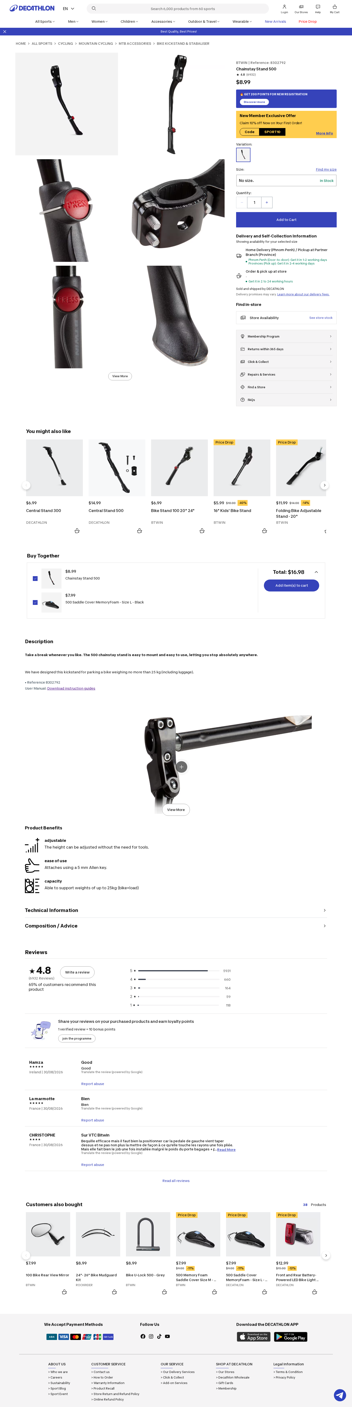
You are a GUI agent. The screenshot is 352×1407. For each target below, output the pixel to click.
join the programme (76, 1038)
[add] (267, 202)
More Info (324, 133)
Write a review (77, 972)
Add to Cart (286, 220)
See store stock (321, 318)
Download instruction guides (71, 688)
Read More (226, 1149)
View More (120, 376)
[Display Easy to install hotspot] (181, 767)
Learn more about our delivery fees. (303, 294)
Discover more (254, 102)
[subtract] (242, 202)
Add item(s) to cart (291, 585)
